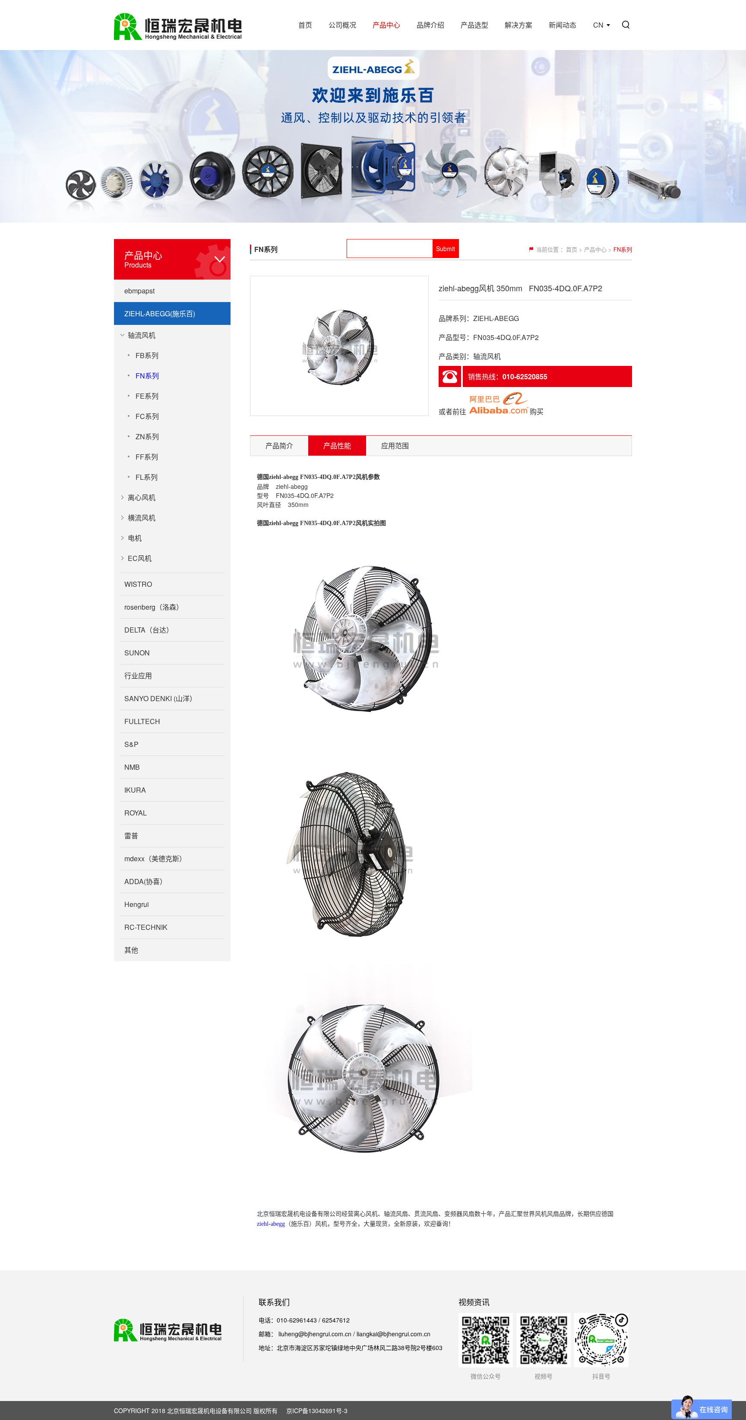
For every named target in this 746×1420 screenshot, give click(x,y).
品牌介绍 (430, 25)
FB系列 (147, 355)
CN (598, 25)
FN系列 (147, 376)
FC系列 (147, 416)
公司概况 (342, 25)
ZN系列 (147, 436)
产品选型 (474, 25)
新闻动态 (562, 25)
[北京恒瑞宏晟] (178, 25)
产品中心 (386, 25)
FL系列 (147, 477)
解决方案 (518, 25)
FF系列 (147, 457)
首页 (305, 25)
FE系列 (147, 396)
